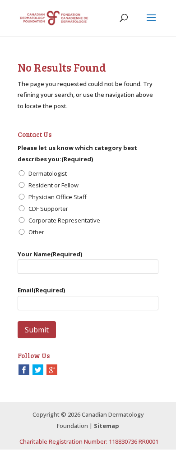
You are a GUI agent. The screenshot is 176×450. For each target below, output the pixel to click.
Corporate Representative (64, 220)
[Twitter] (38, 369)
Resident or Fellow (53, 185)
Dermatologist (47, 173)
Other (36, 232)
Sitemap (106, 426)
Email (41, 290)
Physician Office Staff (57, 197)
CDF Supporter (48, 209)
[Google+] (52, 369)
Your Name (50, 254)
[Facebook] (24, 369)
